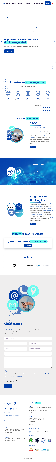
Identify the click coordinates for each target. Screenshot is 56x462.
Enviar (8, 386)
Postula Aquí (28, 245)
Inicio (3, 3)
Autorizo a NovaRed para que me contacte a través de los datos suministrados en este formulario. (25, 380)
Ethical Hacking (29, 373)
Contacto (48, 3)
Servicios (13, 3)
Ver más (33, 147)
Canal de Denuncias (8, 420)
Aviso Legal (7, 412)
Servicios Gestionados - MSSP (43, 373)
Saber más (9, 51)
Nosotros (8, 3)
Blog (42, 3)
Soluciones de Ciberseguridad (14, 376)
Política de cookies (8, 418)
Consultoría (28, 3)
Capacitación (37, 3)
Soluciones (21, 3)
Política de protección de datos (11, 415)
